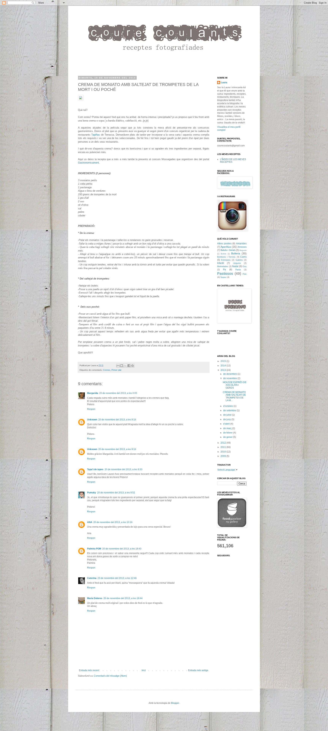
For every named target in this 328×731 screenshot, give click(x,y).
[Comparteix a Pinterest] (132, 365)
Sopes (223, 277)
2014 (223, 365)
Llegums (237, 263)
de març (227, 428)
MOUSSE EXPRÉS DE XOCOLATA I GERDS (234, 385)
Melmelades (222, 266)
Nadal (235, 266)
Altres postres (224, 243)
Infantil (220, 263)
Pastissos (225, 273)
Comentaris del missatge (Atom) (110, 676)
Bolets (223, 254)
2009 (223, 456)
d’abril (226, 423)
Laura (224, 82)
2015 (223, 361)
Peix (245, 274)
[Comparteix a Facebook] (129, 365)
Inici (144, 670)
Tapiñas (95, 134)
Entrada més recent (89, 670)
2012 (223, 442)
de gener (228, 437)
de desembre (230, 374)
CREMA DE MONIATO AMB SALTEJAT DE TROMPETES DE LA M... (234, 396)
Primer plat (116, 370)
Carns (243, 257)
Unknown (92, 419)
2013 (223, 370)
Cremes (106, 370)
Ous (245, 266)
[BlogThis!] (122, 365)
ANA (89, 522)
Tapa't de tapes (95, 469)
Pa (224, 269)
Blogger (175, 703)
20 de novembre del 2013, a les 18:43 (121, 548)
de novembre (230, 378)
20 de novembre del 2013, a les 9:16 (117, 419)
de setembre (230, 410)
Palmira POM (94, 548)
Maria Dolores (94, 598)
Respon (91, 409)
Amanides (241, 243)
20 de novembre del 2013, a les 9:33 (123, 469)
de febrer (228, 432)
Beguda (243, 250)
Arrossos (242, 247)
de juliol (227, 415)
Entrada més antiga (198, 670)
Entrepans (226, 260)
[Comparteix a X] (125, 365)
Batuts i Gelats (228, 250)
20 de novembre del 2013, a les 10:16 (112, 522)
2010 (223, 451)
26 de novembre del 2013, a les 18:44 (123, 598)
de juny (227, 419)
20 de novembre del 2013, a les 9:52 (116, 492)
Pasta (238, 269)
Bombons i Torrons (226, 257)
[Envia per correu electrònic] (118, 365)
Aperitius (226, 246)
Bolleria (235, 253)
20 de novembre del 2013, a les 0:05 (118, 393)
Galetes (239, 260)
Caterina (91, 578)
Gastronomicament (88, 162)
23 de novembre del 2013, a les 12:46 (117, 578)
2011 (223, 447)
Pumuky (91, 492)
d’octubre (228, 406)
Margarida (92, 393)
